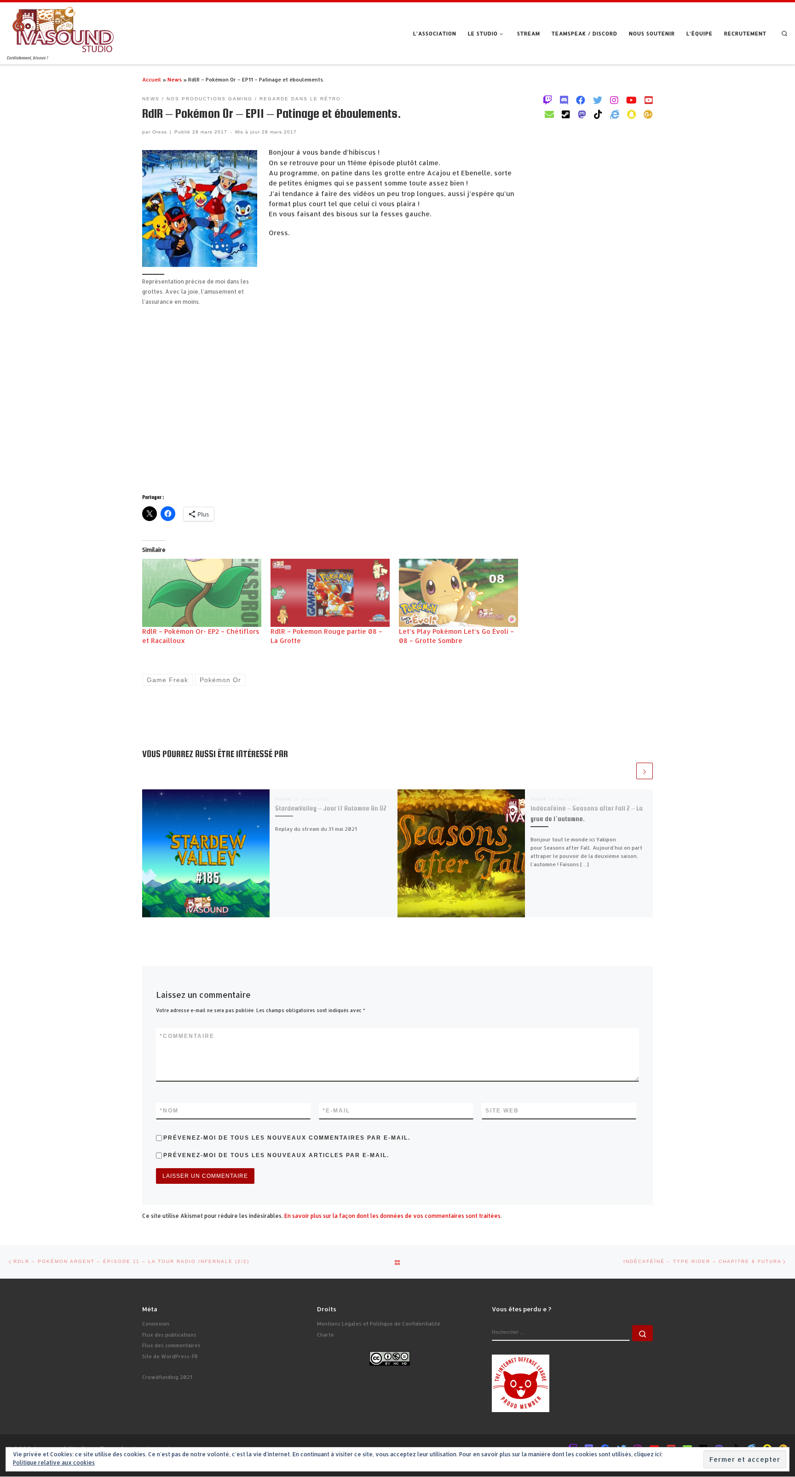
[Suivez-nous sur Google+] (648, 114)
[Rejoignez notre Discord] (564, 100)
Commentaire (187, 1036)
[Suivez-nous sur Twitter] (597, 100)
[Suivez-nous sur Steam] (566, 114)
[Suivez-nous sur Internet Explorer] (614, 114)
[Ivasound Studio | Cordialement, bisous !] (63, 28)
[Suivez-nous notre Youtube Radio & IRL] (649, 100)
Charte (325, 1335)
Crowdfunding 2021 (167, 1377)
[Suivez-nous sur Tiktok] (598, 114)
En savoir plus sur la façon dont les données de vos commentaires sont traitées (392, 1215)
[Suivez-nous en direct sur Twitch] (547, 100)
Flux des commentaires (171, 1345)
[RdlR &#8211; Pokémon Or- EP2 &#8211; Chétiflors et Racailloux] (201, 593)
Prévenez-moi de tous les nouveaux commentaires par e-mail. (286, 1138)
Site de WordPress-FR (170, 1356)
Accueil (151, 79)
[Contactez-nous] (549, 114)
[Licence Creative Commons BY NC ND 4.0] (389, 1358)
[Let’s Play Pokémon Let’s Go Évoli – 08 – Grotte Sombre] (458, 593)
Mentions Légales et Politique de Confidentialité (378, 1324)
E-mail (336, 1110)
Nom (169, 1110)
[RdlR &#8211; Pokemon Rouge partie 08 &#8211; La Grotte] (330, 593)
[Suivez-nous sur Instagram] (614, 100)
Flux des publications (169, 1335)
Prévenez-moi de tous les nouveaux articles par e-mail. (276, 1155)
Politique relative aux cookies (54, 1462)
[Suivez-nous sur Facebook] (580, 100)
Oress (159, 131)
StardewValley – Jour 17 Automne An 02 (330, 808)
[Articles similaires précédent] (626, 771)
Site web (502, 1110)
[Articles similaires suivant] (644, 771)
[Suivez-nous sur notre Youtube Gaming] (631, 100)
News (174, 79)
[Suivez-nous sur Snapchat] (631, 114)
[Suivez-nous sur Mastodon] (582, 114)
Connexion (155, 1324)
